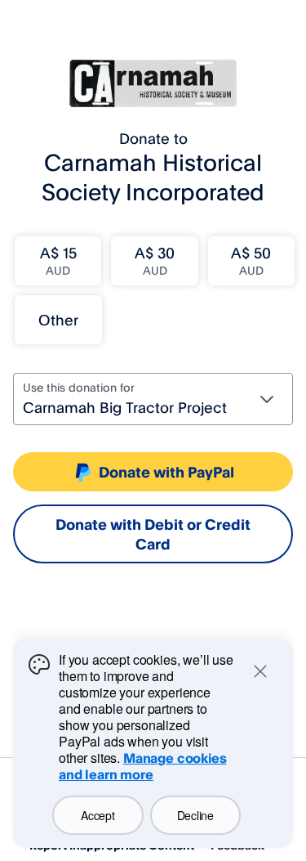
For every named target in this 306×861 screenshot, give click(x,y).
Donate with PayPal (166, 472)
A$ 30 (155, 260)
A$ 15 (58, 260)
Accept (97, 815)
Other (58, 320)
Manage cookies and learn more (143, 766)
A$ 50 (251, 260)
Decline (195, 815)
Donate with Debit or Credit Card (153, 534)
